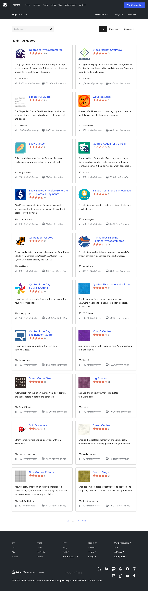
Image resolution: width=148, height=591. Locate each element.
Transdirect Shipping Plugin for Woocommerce (108, 239)
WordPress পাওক (134, 5)
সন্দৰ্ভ (13, 543)
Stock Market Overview (107, 49)
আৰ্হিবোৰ (40, 556)
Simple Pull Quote (40, 96)
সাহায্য (65, 547)
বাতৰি (13, 547)
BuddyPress (121, 556)
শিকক (64, 543)
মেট (116, 547)
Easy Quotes (37, 143)
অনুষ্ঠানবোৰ (91, 547)
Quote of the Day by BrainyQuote (39, 286)
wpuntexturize (102, 96)
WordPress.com (122, 543)
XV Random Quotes (41, 237)
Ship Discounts (38, 425)
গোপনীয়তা (15, 556)
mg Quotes (100, 378)
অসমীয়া (41, 573)
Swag (92, 556)
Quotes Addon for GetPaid (109, 143)
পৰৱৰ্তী (84, 520)
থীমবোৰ (39, 547)
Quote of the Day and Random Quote (41, 333)
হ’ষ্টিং (13, 552)
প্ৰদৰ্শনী (39, 543)
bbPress (119, 552)
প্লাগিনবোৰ (41, 552)
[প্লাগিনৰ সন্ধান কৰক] (51, 29)
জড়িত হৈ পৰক (92, 543)
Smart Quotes (101, 425)
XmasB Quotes (102, 331)
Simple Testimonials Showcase (112, 190)
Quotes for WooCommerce (46, 49)
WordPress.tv (70, 556)
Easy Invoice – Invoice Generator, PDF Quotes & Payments (49, 192)
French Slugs (101, 472)
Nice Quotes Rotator (41, 472)
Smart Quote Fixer (40, 378)
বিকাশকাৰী (66, 552)
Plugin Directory (19, 14)
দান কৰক (92, 552)
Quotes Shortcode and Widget (112, 284)
